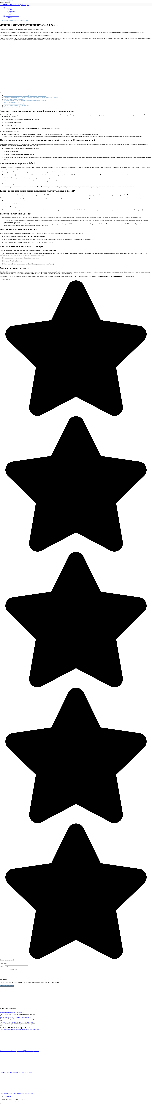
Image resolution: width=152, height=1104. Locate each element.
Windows (9, 17)
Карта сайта (7, 1096)
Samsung (9, 12)
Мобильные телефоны (10, 8)
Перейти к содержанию (7, 0)
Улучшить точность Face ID (12, 107)
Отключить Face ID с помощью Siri (14, 104)
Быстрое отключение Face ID (12, 102)
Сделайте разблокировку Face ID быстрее (16, 105)
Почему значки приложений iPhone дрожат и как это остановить (19, 1029)
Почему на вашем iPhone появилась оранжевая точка (16, 1072)
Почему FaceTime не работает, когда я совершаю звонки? (17, 1093)
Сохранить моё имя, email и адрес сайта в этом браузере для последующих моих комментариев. (30, 982)
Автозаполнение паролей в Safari (13, 99)
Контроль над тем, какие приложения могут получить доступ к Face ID (25, 100)
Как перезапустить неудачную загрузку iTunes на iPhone (17, 1022)
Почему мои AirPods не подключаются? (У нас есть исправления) (19, 1051)
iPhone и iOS (11, 11)
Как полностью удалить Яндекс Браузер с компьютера (16, 1017)
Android (9, 9)
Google (9, 14)
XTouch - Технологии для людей (14, 4)
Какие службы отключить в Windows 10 (12, 1012)
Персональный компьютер (11, 16)
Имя (2, 963)
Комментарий (4, 979)
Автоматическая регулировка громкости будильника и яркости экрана (25, 96)
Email (2, 966)
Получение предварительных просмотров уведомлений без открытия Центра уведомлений (31, 97)
